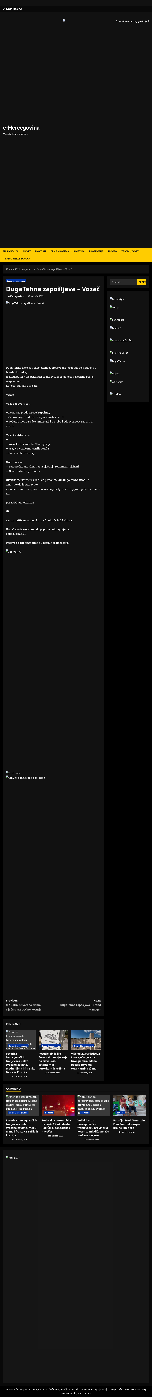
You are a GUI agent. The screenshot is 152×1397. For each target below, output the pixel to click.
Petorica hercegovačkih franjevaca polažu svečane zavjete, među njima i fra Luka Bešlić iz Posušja (20, 1063)
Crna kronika (59, 251)
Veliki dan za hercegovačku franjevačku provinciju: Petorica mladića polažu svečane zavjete (93, 1128)
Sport (27, 251)
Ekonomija (96, 251)
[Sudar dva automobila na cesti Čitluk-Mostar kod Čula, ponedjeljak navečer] (58, 1105)
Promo (112, 251)
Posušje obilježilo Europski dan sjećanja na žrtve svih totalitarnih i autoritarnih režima (53, 1061)
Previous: (24, 1005)
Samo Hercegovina (17, 258)
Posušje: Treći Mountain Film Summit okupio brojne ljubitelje (129, 1124)
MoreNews (67, 1393)
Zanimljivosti (130, 251)
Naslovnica (11, 251)
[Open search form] (148, 255)
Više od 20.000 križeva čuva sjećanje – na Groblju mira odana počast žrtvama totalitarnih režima (85, 1061)
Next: (80, 1005)
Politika (79, 251)
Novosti (40, 251)
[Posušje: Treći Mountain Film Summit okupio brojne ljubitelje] (129, 1105)
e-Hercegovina (21, 128)
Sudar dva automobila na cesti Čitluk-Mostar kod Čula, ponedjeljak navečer (56, 1126)
